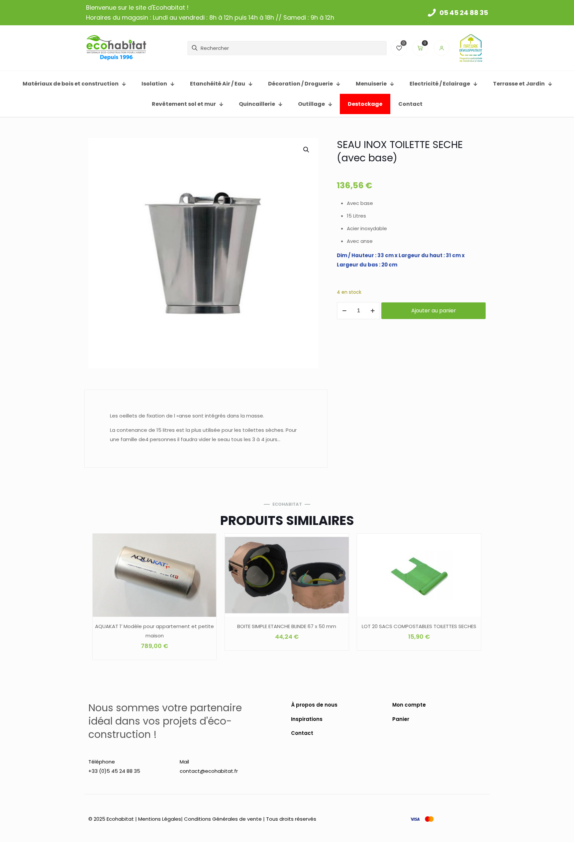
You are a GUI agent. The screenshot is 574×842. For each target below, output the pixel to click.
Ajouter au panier (433, 310)
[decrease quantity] (344, 311)
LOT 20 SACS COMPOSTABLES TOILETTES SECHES (419, 626)
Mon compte (409, 704)
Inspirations (307, 719)
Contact (302, 733)
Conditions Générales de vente (223, 818)
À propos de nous (314, 704)
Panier (400, 719)
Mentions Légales (159, 818)
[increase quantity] (372, 311)
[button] (306, 149)
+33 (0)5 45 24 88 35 (114, 770)
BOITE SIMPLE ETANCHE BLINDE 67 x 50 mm (286, 626)
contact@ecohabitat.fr (209, 770)
